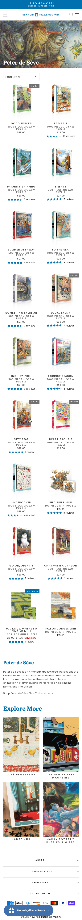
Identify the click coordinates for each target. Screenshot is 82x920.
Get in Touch (40, 893)
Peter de (16, 693)
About (39, 860)
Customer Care (40, 871)
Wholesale (40, 882)
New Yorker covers (37, 693)
